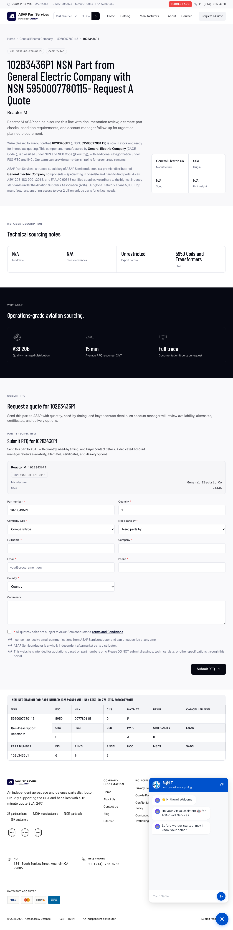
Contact (186, 16)
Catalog (125, 16)
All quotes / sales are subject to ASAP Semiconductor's (68, 632)
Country (13, 578)
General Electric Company (36, 39)
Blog (106, 814)
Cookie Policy (144, 795)
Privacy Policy (144, 788)
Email (11, 559)
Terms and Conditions (107, 632)
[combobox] (85, 16)
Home (111, 16)
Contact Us (111, 806)
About (172, 16)
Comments (14, 597)
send (221, 896)
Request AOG (180, 4)
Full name (14, 539)
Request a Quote (212, 16)
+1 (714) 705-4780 (212, 4)
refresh (222, 785)
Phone (123, 559)
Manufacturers (149, 16)
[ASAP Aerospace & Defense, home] (28, 16)
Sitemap (109, 821)
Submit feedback (211, 918)
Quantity (124, 501)
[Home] (21, 782)
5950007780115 (67, 39)
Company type (17, 520)
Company (125, 539)
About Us (109, 799)
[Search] (95, 16)
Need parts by (128, 520)
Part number (16, 501)
